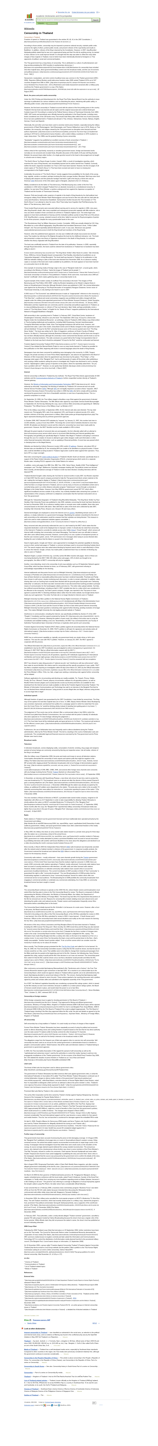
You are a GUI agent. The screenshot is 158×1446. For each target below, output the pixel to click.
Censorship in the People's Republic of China (41, 1358)
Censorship (28, 1372)
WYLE (95, 1323)
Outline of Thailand (31, 1395)
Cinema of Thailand (31, 1389)
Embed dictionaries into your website (83, 12)
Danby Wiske (31, 1323)
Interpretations (52, 23)
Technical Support (49, 1402)
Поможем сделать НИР (41, 1320)
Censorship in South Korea (34, 1366)
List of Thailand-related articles (35, 1380)
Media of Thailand (30, 1349)
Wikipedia (41, 23)
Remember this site (64, 12)
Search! (95, 20)
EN (97, 12)
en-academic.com (29, 22)
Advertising (58, 1402)
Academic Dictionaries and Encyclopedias (54, 16)
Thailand (27, 1341)
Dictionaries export (29, 1405)
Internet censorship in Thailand (35, 1332)
